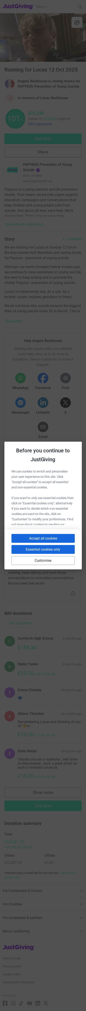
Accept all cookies (43, 538)
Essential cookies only (43, 549)
